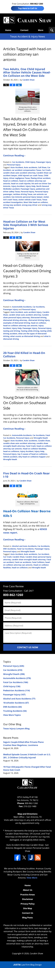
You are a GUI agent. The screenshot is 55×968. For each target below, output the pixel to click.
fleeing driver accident (40, 178)
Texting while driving (30, 331)
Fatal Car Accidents (25, 549)
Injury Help (30, 186)
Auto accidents (30, 167)
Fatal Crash (31, 446)
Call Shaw (42, 167)
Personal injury (27, 191)
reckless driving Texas (22, 194)
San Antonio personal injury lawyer (27, 197)
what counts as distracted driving (25, 336)
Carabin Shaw (44, 440)
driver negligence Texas (19, 178)
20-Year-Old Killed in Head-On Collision (24, 354)
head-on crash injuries (21, 183)
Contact (24, 30)
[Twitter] (24, 857)
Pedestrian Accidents (16, 690)
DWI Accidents (9, 549)
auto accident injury (33, 312)
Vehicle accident (10, 456)
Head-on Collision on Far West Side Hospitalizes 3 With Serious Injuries (25, 225)
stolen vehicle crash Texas (29, 199)
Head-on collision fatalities (34, 448)
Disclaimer (27, 899)
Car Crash (46, 170)
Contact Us (27, 913)
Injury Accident (18, 186)
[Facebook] (17, 857)
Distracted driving (38, 317)
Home (8, 30)
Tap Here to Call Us (27, 8)
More (40, 30)
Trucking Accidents (15, 710)
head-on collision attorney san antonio (20, 325)
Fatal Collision (38, 562)
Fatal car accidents (23, 562)
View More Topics (12, 715)
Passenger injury (28, 189)
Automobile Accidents (22, 307)
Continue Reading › (14, 155)
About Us (27, 890)
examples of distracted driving (16, 323)
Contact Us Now (27, 647)
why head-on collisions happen (32, 456)
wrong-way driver (29, 205)
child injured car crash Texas (30, 175)
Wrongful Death (41, 438)
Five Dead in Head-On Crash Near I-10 (26, 474)
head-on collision (10, 181)
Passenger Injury (43, 162)
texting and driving (11, 331)
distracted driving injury (39, 320)
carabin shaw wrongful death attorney (29, 559)
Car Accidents (18, 162)
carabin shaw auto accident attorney (19, 173)
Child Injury (30, 162)
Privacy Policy (28, 903)
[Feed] (38, 857)
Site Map (27, 908)
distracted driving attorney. (15, 320)
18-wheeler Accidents (16, 702)
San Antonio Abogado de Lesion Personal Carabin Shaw (27, 847)
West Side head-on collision (36, 202)
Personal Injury (13, 164)
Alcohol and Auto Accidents (24, 546)
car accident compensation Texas (26, 170)
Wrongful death (10, 459)
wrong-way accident (12, 205)
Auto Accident (16, 167)
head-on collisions (11, 451)
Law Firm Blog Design (27, 964)
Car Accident (43, 554)
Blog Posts (27, 917)
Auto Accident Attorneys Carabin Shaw (24, 844)
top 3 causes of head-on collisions (32, 454)
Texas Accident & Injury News (27, 20)
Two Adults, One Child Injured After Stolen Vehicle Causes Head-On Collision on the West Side (27, 72)
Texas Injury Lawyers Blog (16, 728)
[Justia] (31, 857)
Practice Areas (27, 894)
